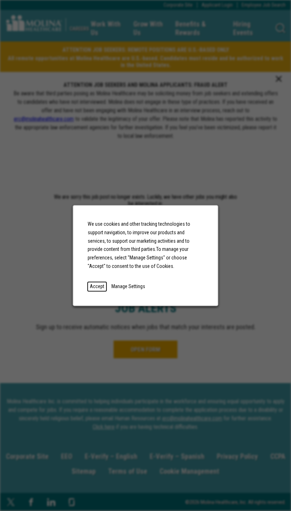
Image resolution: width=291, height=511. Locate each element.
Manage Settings (128, 286)
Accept (97, 286)
